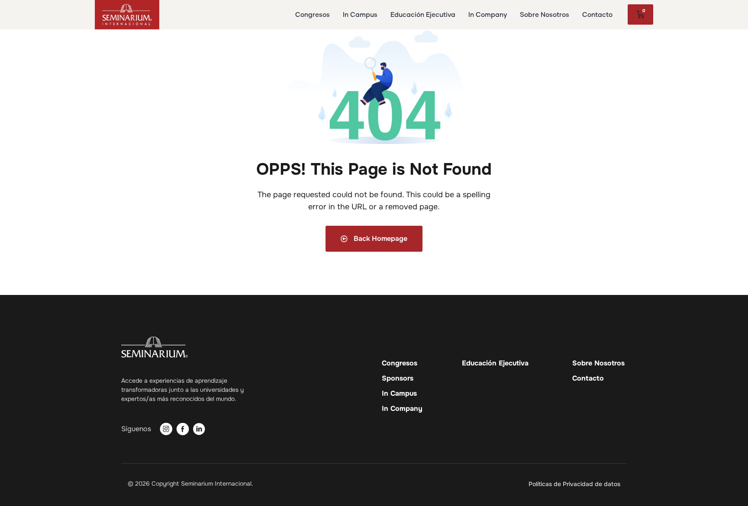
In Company (402, 408)
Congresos (399, 363)
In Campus (399, 393)
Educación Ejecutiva (495, 363)
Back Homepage (379, 238)
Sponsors (397, 378)
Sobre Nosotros (598, 363)
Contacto (588, 378)
